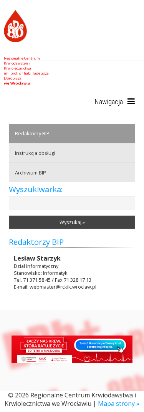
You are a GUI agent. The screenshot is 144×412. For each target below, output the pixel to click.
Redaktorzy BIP (32, 133)
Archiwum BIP (30, 172)
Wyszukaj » (72, 222)
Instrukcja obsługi (35, 153)
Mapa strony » (118, 403)
